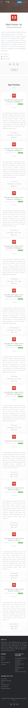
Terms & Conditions (5, 662)
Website (14, 69)
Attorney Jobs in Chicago (20, 671)
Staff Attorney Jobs (5, 684)
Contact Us (3, 664)
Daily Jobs (3, 658)
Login (19, 2)
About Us (3, 656)
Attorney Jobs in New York (21, 658)
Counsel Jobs (4, 678)
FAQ (2, 660)
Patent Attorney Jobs (5, 688)
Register (25, 2)
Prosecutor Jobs (4, 686)
